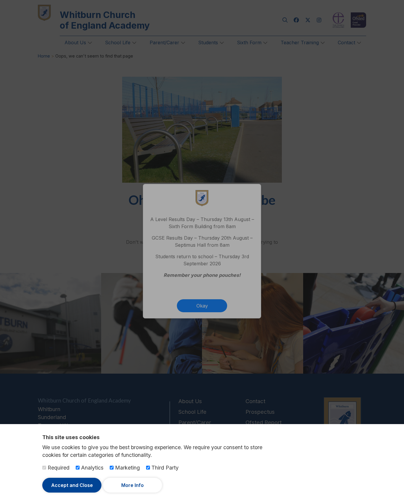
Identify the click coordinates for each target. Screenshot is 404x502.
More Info (132, 485)
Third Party (164, 468)
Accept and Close (72, 485)
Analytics (92, 468)
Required (58, 468)
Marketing (127, 468)
